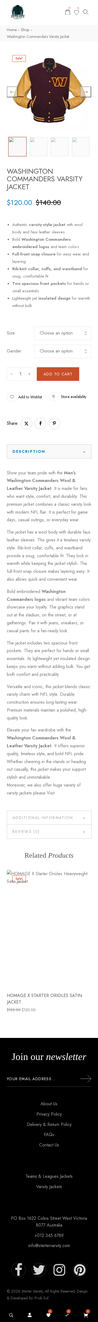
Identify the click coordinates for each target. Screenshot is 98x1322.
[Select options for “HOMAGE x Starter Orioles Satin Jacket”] (61, 929)
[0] (76, 12)
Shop (25, 29)
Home (12, 29)
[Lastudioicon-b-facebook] (18, 1270)
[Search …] (11, 1315)
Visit (50, 793)
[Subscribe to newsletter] (85, 1078)
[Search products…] (85, 12)
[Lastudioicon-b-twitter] (39, 1270)
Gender (14, 351)
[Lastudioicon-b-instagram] (59, 1270)
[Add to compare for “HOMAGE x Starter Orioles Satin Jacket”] (49, 929)
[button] (24, 397)
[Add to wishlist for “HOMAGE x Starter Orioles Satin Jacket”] (37, 929)
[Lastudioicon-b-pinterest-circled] (80, 1270)
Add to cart (58, 374)
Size (11, 333)
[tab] (49, 451)
